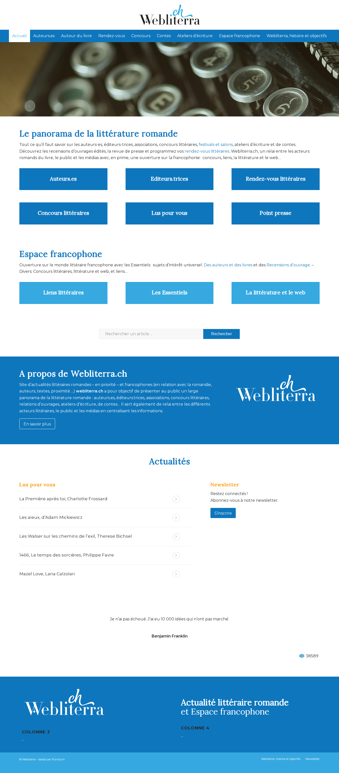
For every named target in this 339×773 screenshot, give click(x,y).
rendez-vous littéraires (207, 151)
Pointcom (58, 759)
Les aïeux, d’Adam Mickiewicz (50, 517)
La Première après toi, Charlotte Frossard (63, 498)
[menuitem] (19, 36)
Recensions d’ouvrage (288, 265)
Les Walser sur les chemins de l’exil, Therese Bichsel (75, 536)
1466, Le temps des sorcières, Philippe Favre (66, 554)
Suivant (308, 623)
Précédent (30, 623)
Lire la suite (176, 499)
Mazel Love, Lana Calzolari (47, 573)
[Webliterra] (169, 15)
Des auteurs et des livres (227, 265)
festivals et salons (216, 144)
